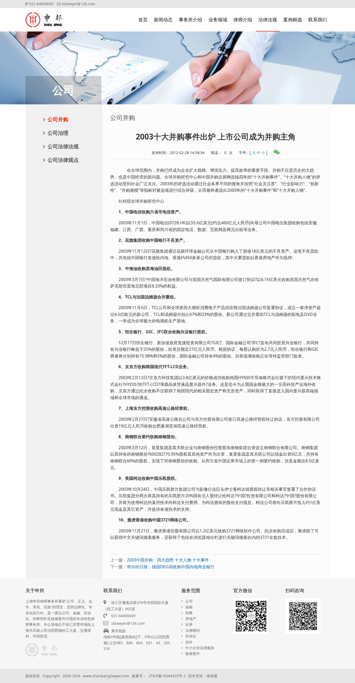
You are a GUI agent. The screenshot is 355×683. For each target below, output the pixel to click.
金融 (189, 606)
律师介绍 (242, 19)
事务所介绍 (190, 19)
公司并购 (58, 119)
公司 (189, 601)
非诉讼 (190, 636)
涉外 (189, 642)
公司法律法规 (63, 146)
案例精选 (292, 19)
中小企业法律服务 (199, 647)
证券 (189, 624)
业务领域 (217, 19)
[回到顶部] (348, 676)
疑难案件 (192, 653)
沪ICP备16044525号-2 (167, 675)
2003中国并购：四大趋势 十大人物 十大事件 (168, 560)
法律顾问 (192, 630)
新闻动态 (163, 19)
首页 (143, 19)
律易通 (211, 675)
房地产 (190, 618)
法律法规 (267, 19)
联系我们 (317, 19)
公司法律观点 (63, 159)
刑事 (189, 612)
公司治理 (58, 132)
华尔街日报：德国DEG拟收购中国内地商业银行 (170, 567)
